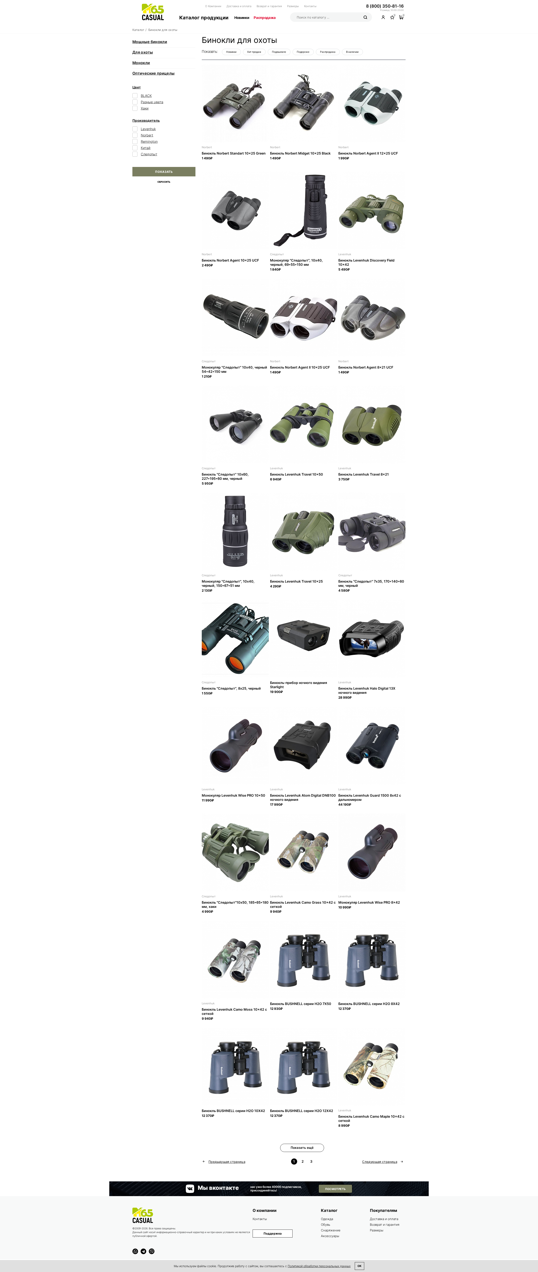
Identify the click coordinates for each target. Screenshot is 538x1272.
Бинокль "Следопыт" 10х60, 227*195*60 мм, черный (225, 476)
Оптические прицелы (153, 73)
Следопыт (149, 154)
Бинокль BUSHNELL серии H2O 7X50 (300, 1004)
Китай (145, 148)
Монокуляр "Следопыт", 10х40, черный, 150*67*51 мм (228, 583)
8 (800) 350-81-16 (385, 6)
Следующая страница (379, 1162)
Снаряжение (330, 1230)
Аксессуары (330, 1236)
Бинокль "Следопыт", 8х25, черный (231, 688)
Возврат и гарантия (269, 6)
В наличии (352, 51)
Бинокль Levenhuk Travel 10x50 (296, 474)
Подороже (303, 51)
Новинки (241, 18)
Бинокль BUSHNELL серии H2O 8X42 (369, 1004)
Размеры (293, 6)
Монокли (141, 63)
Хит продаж (254, 51)
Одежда (327, 1219)
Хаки (145, 108)
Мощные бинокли (149, 42)
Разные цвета (152, 102)
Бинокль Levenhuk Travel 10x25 (296, 581)
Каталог (329, 1210)
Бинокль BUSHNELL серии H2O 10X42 (233, 1111)
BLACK (146, 96)
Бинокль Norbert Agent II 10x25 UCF (300, 367)
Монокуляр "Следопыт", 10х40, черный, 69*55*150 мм (296, 262)
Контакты (310, 6)
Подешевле (279, 51)
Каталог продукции (204, 17)
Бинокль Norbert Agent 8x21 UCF (365, 367)
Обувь (325, 1225)
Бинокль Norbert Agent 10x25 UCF (230, 260)
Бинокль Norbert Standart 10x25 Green (234, 153)
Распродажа (265, 18)
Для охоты (142, 52)
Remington (149, 141)
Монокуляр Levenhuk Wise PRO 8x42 (369, 902)
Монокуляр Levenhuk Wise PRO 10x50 (233, 795)
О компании (265, 1210)
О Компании (213, 6)
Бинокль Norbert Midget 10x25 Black (300, 153)
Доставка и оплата (239, 6)
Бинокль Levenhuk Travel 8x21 (363, 474)
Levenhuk (148, 129)
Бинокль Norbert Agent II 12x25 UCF (368, 153)
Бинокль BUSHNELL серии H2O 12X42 (301, 1111)
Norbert (147, 135)
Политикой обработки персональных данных (319, 1266)
